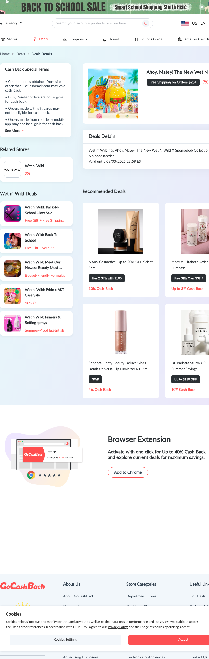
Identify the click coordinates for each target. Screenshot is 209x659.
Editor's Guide (151, 39)
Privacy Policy (118, 627)
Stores (12, 39)
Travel (114, 39)
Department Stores (141, 596)
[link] (5, 54)
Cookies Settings (65, 640)
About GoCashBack (78, 596)
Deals (43, 39)
